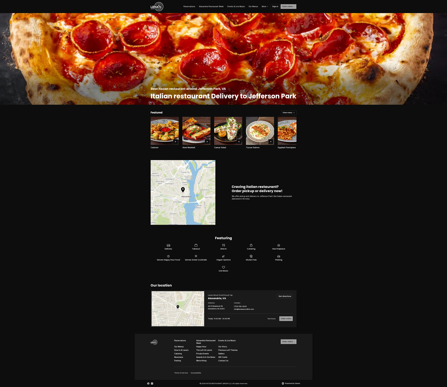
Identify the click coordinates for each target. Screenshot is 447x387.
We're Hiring (201, 360)
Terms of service (181, 373)
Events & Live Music (236, 6)
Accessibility (196, 373)
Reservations (189, 6)
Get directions (285, 296)
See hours (272, 319)
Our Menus (253, 6)
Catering (178, 353)
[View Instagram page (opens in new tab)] (152, 383)
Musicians (178, 357)
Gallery (221, 353)
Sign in (275, 6)
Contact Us (223, 360)
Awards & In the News (205, 357)
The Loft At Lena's (204, 350)
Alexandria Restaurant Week (211, 6)
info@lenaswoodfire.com (244, 309)
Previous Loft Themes (228, 350)
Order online (286, 318)
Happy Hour (201, 346)
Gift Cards (222, 357)
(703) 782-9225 (240, 306)
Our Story (222, 346)
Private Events (202, 353)
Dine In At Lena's (181, 350)
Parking (177, 360)
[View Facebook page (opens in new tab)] (148, 383)
